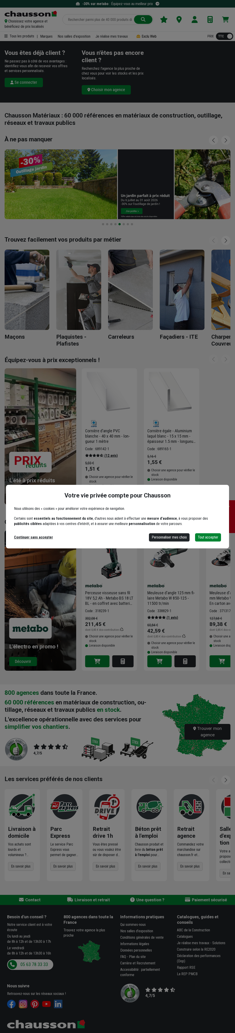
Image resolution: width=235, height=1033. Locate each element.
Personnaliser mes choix (169, 537)
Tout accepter (208, 537)
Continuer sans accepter (33, 537)
